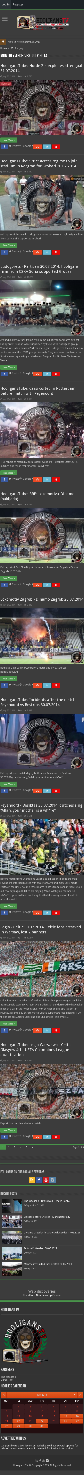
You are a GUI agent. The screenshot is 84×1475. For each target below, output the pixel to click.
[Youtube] (46, 1180)
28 (6, 1426)
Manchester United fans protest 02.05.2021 (30, 41)
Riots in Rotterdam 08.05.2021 (40, 1248)
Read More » (9, 140)
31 (41, 1426)
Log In (6, 4)
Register (18, 4)
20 (77, 1416)
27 (77, 1421)
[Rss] (32, 1180)
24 (41, 1421)
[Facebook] (39, 1180)
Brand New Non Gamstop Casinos (42, 1295)
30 (30, 1426)
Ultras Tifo (7, 1379)
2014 (13, 48)
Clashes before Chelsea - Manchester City (47, 1216)
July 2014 (42, 1394)
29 (18, 1426)
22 (18, 1421)
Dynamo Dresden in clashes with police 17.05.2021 (52, 1232)
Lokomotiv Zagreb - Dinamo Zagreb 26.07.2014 (41, 599)
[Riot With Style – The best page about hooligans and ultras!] (42, 21)
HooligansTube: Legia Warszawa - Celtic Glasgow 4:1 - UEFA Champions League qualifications (35, 1049)
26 (65, 1421)
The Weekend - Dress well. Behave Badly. (47, 1200)
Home (3, 48)
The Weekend (8, 1376)
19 (65, 1416)
